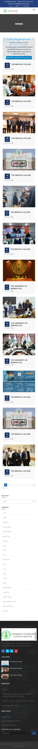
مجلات (4, 564)
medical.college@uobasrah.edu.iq (20, 4)
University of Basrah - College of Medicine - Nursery (18, 701)
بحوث (4, 555)
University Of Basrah (18, 746)
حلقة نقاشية (6, 559)
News (17, 6)
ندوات (4, 573)
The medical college (21, 64)
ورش (4, 545)
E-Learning (25, 6)
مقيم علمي (6, 611)
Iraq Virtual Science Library (10, 705)
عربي (10, 6)
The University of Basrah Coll (19, 287)
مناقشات (5, 522)
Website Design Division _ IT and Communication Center (15, 744)
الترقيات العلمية (7, 587)
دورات (4, 569)
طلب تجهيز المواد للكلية (9, 601)
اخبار (4, 513)
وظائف (5, 583)
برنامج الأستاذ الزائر (8, 606)
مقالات (4, 550)
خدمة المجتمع (6, 536)
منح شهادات (6, 592)
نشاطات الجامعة (7, 531)
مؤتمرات (5, 541)
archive (5, 689)
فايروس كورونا (7, 527)
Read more (8, 69)
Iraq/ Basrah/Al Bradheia (8, 725)
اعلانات (5, 517)
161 (3, 488)
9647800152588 (11, 1)
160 (34, 485)
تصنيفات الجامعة (7, 597)
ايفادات (5, 578)
